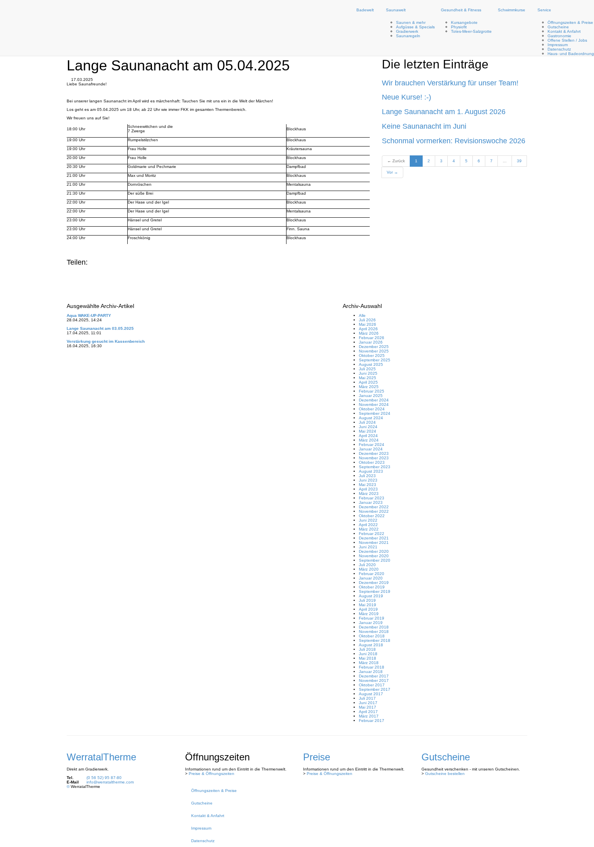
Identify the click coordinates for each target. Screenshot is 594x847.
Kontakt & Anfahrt (564, 31)
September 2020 (374, 560)
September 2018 (374, 640)
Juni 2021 (368, 547)
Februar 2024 (371, 444)
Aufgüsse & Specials (415, 27)
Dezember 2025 (374, 346)
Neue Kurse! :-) (406, 97)
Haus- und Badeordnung (571, 53)
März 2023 (369, 493)
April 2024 (368, 435)
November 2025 (374, 351)
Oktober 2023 (372, 462)
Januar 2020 (371, 578)
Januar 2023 (371, 502)
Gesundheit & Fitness (461, 10)
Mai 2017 (367, 707)
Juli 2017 (367, 698)
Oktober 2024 (372, 409)
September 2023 (374, 467)
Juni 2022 (368, 520)
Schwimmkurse (511, 10)
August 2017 (371, 694)
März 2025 (369, 386)
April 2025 (368, 382)
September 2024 (374, 413)
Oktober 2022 (372, 516)
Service (544, 10)
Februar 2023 (371, 498)
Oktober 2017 (372, 685)
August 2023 (371, 471)
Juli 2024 (367, 422)
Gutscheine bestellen (445, 773)
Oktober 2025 (372, 355)
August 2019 (371, 596)
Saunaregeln (408, 36)
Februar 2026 (371, 337)
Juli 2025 (367, 369)
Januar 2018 (371, 671)
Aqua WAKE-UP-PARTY (89, 315)
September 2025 (374, 360)
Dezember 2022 (374, 507)
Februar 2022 (371, 533)
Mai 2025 (367, 378)
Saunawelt (396, 10)
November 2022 (374, 511)
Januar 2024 (371, 449)
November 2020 (374, 556)
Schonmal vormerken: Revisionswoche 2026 (453, 141)
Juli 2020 (367, 565)
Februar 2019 (371, 618)
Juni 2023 (368, 480)
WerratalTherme (101, 756)
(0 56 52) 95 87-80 (104, 777)
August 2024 (371, 418)
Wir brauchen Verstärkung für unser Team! (450, 83)
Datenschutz (559, 49)
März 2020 (369, 569)
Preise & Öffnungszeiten (211, 773)
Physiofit (459, 27)
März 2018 (369, 662)
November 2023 (374, 458)
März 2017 (369, 716)
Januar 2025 (371, 395)
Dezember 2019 (374, 582)
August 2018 (371, 645)
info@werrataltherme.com (110, 782)
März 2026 (369, 333)
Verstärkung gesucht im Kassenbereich (106, 341)
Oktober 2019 (372, 587)
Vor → (392, 172)
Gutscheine (558, 27)
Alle (362, 315)
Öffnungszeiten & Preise (570, 22)
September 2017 (374, 689)
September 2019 (374, 591)
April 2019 (368, 609)
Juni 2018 (368, 654)
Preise (316, 756)
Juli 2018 (367, 649)
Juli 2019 (367, 600)
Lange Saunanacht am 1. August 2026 (444, 112)
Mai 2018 (367, 658)
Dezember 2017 (374, 676)
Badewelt (365, 10)
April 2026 (368, 329)
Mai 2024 (367, 431)
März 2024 (369, 440)
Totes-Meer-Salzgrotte (471, 31)
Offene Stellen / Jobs (567, 40)
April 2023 (368, 489)
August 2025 (371, 364)
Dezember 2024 (374, 400)
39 (519, 161)
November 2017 (374, 680)
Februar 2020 (371, 573)
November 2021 (374, 542)
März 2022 (369, 529)
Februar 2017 (371, 720)
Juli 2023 (367, 475)
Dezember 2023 (374, 453)
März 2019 (369, 613)
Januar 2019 (371, 622)
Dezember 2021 (374, 538)
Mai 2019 (367, 605)
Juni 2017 (368, 703)
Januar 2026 (371, 342)
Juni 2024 (368, 427)
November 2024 (374, 404)
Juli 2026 (367, 320)
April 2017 (368, 711)
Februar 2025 (371, 391)
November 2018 (374, 631)
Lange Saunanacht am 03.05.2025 (100, 328)
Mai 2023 (367, 484)
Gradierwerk (407, 31)
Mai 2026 (367, 324)
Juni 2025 (368, 373)
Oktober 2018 (372, 636)
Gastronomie (559, 36)
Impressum (558, 44)
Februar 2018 (371, 667)
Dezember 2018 (374, 627)
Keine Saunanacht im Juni (424, 126)
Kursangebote (464, 22)
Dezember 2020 (374, 551)
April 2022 (368, 524)
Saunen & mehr (410, 22)
